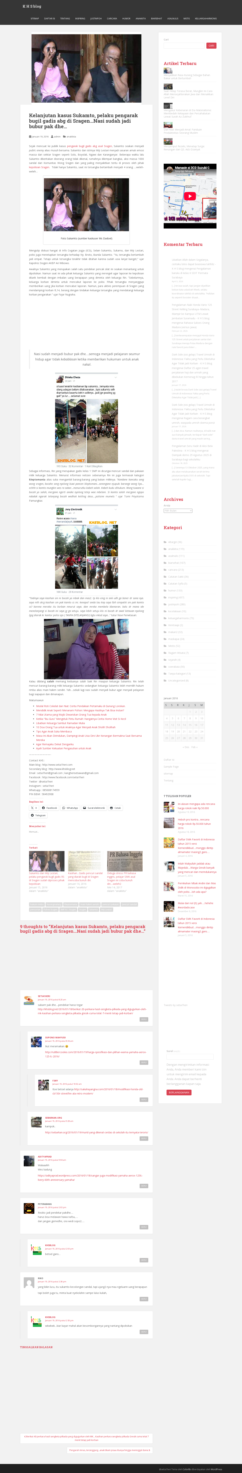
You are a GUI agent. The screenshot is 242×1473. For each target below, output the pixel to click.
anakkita (141, 18)
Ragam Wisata (176, 652)
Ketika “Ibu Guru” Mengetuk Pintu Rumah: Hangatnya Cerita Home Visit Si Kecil (81, 719)
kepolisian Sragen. (39, 167)
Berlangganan (179, 1092)
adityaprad (45, 1156)
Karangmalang (54, 904)
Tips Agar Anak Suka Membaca (54, 731)
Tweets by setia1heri (175, 1005)
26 (172, 738)
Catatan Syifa (176, 583)
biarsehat (156, 18)
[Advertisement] (86, 323)
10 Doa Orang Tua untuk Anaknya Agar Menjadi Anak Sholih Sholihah (76, 727)
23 (196, 731)
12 (172, 725)
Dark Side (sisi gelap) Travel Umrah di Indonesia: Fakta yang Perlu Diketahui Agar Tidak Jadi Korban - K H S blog (193, 359)
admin (57, 136)
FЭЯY (55, 1080)
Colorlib (187, 1469)
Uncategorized (176, 680)
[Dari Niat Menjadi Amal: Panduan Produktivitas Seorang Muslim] (168, 125)
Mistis (187, 18)
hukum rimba (37, 904)
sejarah (172, 659)
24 (201, 731)
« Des (186, 747)
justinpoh (96, 18)
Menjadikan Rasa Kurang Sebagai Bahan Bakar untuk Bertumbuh (187, 76)
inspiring (80, 18)
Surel (173, 1051)
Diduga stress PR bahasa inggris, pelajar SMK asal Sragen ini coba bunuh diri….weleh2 (121, 878)
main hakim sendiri (89, 904)
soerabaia (174, 666)
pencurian (35, 909)
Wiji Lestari (106, 909)
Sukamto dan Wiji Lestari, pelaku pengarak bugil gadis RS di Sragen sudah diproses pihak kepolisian (46, 878)
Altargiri (172, 542)
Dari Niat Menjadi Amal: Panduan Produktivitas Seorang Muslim (183, 131)
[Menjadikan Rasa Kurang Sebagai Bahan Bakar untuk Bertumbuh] (168, 70)
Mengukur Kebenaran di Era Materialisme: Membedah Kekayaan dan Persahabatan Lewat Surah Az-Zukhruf (188, 113)
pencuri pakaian (111, 904)
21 (184, 731)
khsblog (50, 1245)
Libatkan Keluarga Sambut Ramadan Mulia (60, 723)
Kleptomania (70, 904)
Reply (144, 1019)
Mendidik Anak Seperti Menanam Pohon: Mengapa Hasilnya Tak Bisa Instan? (80, 710)
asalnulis (172, 18)
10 (201, 718)
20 (178, 731)
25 (166, 738)
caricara (112, 18)
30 (196, 738)
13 (178, 725)
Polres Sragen (50, 909)
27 (178, 738)
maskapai (173, 639)
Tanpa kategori (177, 673)
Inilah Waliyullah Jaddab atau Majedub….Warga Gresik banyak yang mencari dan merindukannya (197, 868)
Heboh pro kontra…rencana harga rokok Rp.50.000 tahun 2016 (194, 824)
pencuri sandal (129, 904)
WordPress (216, 1469)
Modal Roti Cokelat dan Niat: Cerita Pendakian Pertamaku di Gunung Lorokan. (80, 706)
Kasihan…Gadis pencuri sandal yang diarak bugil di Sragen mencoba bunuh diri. (85, 876)
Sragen (82, 909)
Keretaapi (173, 625)
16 (196, 725)
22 (190, 731)
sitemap (35, 18)
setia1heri (44, 996)
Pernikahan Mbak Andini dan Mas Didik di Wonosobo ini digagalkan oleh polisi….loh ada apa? (197, 887)
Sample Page (171, 766)
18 (166, 731)
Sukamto (93, 909)
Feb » (194, 747)
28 (184, 738)
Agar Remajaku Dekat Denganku (55, 744)
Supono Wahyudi (55, 1037)
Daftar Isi (49, 18)
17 (201, 725)
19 (172, 731)
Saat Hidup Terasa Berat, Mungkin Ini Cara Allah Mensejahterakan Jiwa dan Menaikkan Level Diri (188, 94)
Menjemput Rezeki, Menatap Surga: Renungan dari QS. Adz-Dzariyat (184, 148)
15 (190, 725)
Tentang (65, 18)
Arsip (167, 505)
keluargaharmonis (206, 18)
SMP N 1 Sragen (68, 909)
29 (190, 738)
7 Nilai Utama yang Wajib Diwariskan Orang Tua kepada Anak (71, 714)
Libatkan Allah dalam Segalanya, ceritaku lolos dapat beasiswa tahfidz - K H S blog (194, 264)
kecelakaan (174, 611)
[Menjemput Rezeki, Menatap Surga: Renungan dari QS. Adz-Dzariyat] (168, 141)
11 (166, 725)
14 (184, 725)
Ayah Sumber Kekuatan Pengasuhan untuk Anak (63, 748)
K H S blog (32, 6)
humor (126, 18)
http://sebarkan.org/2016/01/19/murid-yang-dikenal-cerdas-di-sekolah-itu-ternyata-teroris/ (96, 1132)
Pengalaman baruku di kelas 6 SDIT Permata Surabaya (191, 273)
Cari (166, 39)
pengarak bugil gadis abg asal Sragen (89, 146)
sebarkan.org (53, 1117)
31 (201, 738)
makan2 (173, 632)
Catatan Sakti (176, 576)
